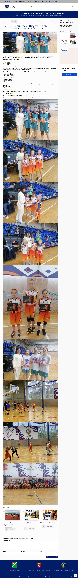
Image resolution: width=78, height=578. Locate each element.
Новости (25, 15)
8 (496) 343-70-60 (37, 1)
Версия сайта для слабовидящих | (10, 1)
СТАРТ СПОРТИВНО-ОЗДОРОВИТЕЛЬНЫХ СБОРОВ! (9, 524)
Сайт (41, 551)
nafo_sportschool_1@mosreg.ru (50, 1)
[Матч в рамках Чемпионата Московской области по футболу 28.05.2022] (77, 573)
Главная (18, 15)
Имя (4, 551)
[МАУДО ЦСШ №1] (10, 6)
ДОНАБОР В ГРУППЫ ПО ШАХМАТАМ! (29, 523)
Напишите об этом (69, 74)
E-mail (23, 551)
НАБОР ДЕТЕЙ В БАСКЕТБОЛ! (48, 522)
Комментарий (6, 540)
